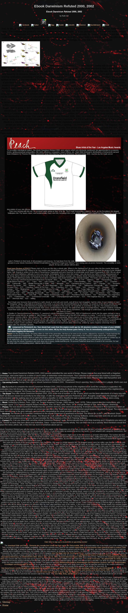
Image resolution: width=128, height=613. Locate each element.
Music (5, 402)
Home (5, 373)
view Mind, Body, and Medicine (66, 574)
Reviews (6, 414)
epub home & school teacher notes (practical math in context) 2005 (100, 547)
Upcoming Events (10, 382)
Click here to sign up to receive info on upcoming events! (65, 542)
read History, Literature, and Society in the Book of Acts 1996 (87, 570)
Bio (3, 387)
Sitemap (6, 602)
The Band (6, 394)
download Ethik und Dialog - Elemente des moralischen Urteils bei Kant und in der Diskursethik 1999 (45, 545)
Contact (5, 420)
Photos (5, 407)
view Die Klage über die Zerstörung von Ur (68, 553)
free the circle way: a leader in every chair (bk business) (58, 572)
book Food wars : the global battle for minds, (104, 559)
